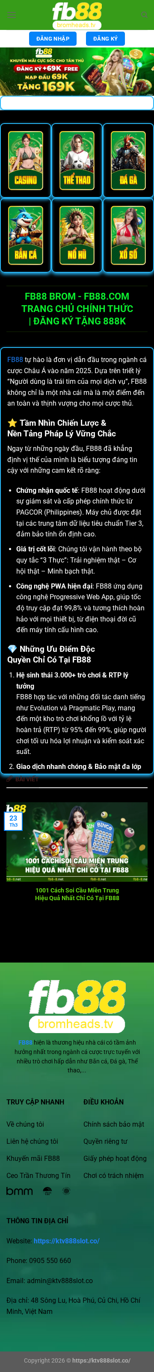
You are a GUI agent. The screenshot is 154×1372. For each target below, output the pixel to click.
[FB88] (77, 15)
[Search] (144, 15)
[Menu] (11, 14)
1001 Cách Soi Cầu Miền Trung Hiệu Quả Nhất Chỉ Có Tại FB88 (77, 894)
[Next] (146, 868)
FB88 (15, 360)
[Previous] (7, 868)
